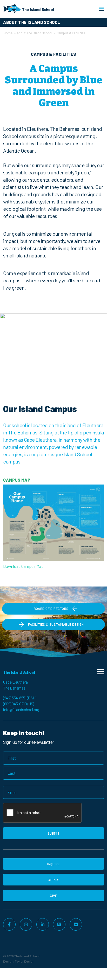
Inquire (53, 864)
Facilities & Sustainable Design (56, 624)
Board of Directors (51, 608)
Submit (54, 833)
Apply (53, 880)
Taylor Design (24, 961)
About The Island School (34, 33)
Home (8, 33)
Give (53, 896)
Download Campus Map (23, 566)
